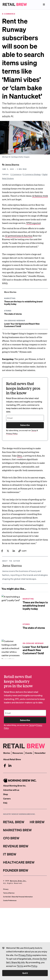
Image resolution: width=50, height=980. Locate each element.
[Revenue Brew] (15, 846)
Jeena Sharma (12, 164)
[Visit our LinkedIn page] (10, 765)
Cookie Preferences (9, 900)
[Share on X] (8, 551)
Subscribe (25, 425)
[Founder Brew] (15, 870)
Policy (34, 965)
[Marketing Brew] (17, 830)
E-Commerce (16, 174)
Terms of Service (8, 893)
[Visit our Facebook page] (5, 765)
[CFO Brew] (11, 838)
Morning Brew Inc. (18, 881)
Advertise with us (11, 790)
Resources (17, 752)
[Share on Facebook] (2, 551)
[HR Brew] (37, 822)
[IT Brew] (9, 854)
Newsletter (40, 752)
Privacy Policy (25, 955)
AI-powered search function (18, 235)
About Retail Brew (12, 759)
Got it (25, 973)
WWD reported (33, 222)
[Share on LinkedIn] (14, 551)
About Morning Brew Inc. (14, 785)
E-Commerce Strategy (32, 174)
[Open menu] (44, 4)
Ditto (19, 455)
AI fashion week (40, 195)
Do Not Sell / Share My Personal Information (18, 897)
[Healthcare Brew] (18, 862)
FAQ (5, 802)
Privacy (5, 889)
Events (28, 752)
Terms (20, 965)
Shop (5, 794)
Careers (7, 798)
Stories (6, 752)
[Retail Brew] (13, 822)
